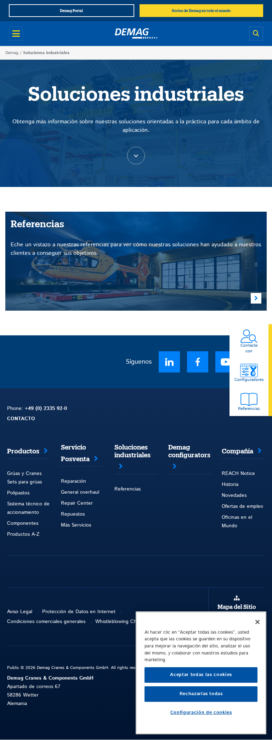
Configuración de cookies (201, 712)
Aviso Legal (19, 611)
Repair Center (77, 503)
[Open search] (256, 34)
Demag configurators (189, 451)
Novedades (234, 495)
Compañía (237, 451)
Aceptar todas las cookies (201, 674)
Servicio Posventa (75, 453)
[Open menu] (16, 33)
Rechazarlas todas (201, 694)
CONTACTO (21, 418)
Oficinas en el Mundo (237, 521)
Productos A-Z (23, 534)
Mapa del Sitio (236, 607)
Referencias (127, 489)
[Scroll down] (136, 155)
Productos (23, 451)
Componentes (22, 523)
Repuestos (73, 514)
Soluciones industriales (132, 451)
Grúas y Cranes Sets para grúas (24, 478)
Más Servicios (76, 525)
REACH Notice (238, 473)
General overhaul (80, 492)
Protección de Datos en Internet (78, 611)
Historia (230, 484)
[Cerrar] (257, 622)
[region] (201, 672)
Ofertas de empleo (242, 506)
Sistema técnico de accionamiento (28, 508)
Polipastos (18, 493)
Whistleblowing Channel (122, 621)
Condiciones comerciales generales (46, 621)
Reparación (73, 481)
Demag (11, 53)
